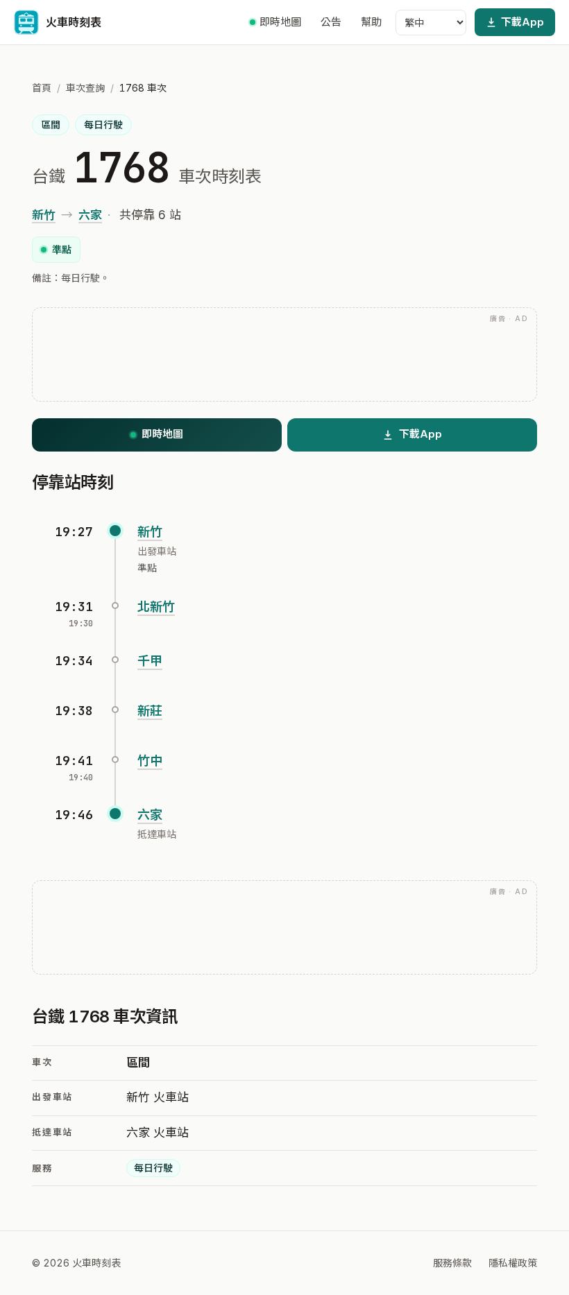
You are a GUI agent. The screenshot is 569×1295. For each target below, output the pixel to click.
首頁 (41, 88)
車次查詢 (85, 88)
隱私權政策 (513, 1263)
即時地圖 (280, 21)
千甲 (149, 660)
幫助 (371, 21)
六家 (90, 215)
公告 (331, 21)
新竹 (44, 215)
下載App (522, 21)
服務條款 (452, 1263)
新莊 (149, 710)
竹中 (149, 760)
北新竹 (156, 606)
